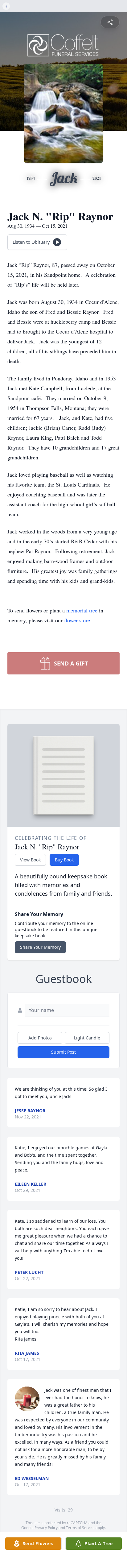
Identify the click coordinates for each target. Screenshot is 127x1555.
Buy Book (64, 860)
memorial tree (81, 610)
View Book (30, 860)
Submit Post (63, 1052)
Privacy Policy (46, 1527)
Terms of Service (80, 1527)
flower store (77, 620)
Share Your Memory (40, 947)
